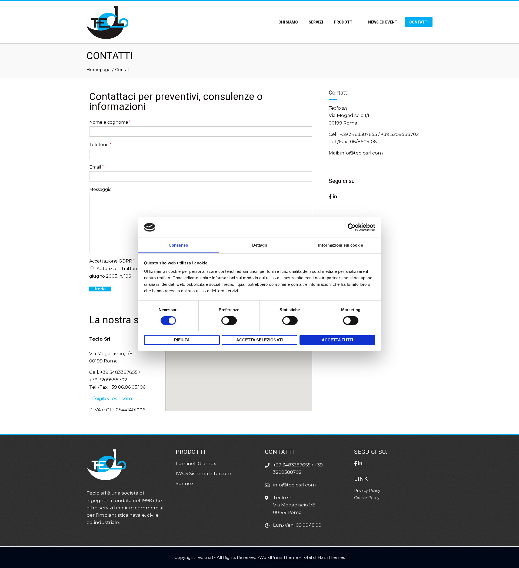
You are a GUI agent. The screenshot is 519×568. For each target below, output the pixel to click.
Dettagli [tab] (259, 245)
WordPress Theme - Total (285, 557)
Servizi (316, 22)
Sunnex (185, 483)
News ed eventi (383, 22)
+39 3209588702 (400, 134)
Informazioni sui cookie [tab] (340, 245)
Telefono (100, 144)
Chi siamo (288, 22)
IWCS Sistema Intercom (203, 473)
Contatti (418, 22)
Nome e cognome (110, 122)
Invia (100, 289)
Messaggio (100, 189)
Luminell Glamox (196, 463)
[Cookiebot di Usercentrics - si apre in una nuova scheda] (351, 227)
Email (96, 167)
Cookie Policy (367, 497)
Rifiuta (182, 340)
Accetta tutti (337, 340)
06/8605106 (363, 141)
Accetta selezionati (259, 340)
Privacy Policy (367, 490)
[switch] (229, 320)
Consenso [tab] (178, 245)
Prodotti (344, 22)
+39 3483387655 (358, 134)
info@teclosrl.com (110, 398)
